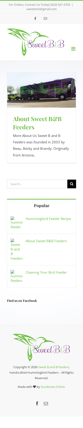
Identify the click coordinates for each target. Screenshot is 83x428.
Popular (41, 205)
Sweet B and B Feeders (53, 367)
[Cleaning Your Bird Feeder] (17, 273)
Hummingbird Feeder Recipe (48, 218)
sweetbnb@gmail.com (41, 9)
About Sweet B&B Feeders (46, 241)
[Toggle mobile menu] (73, 48)
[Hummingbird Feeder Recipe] (17, 219)
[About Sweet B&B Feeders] (17, 241)
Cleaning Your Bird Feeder (46, 272)
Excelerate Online (53, 387)
